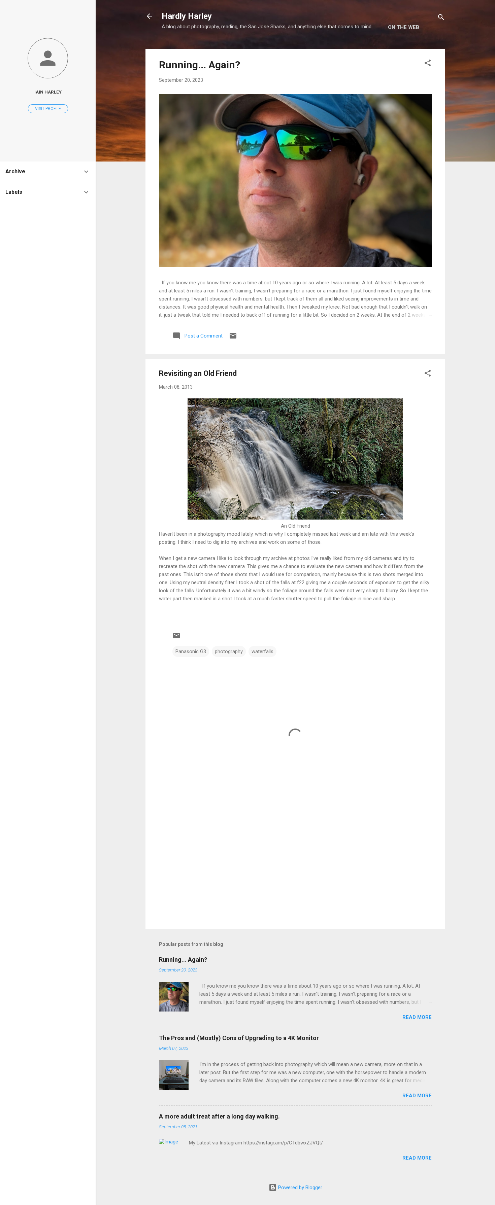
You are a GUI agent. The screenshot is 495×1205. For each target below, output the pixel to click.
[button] (428, 64)
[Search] (441, 18)
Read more (417, 1017)
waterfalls (262, 651)
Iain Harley (48, 92)
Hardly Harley (187, 16)
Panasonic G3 (190, 651)
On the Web (403, 27)
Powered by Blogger (299, 1187)
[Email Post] (233, 338)
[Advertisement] (295, 866)
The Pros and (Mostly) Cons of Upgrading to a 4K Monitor (239, 1037)
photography (229, 651)
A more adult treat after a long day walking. (219, 1116)
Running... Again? (199, 65)
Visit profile (48, 108)
